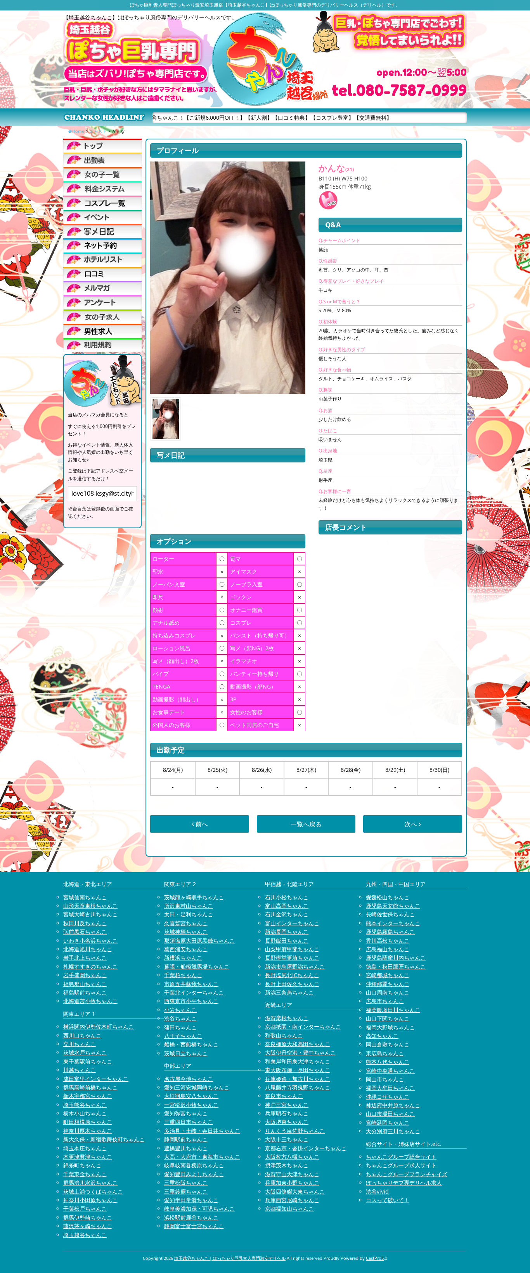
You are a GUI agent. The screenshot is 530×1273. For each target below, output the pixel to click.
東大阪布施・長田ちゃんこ (297, 1070)
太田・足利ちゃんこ (188, 914)
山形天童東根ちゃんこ (90, 905)
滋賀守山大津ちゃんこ (292, 1174)
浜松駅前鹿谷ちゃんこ (191, 1217)
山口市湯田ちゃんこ (390, 1113)
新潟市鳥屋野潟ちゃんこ (295, 966)
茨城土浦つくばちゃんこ (93, 1191)
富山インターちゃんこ (292, 923)
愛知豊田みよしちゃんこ (194, 1174)
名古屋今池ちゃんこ (188, 1078)
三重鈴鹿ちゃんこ (186, 1191)
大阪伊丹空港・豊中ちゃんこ (300, 1052)
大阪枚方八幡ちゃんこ (292, 1156)
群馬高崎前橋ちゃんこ (90, 1087)
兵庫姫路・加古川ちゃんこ (297, 1078)
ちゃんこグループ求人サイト (401, 1165)
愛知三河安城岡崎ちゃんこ (196, 1087)
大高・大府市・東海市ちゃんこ (202, 1156)
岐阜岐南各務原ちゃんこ (194, 1165)
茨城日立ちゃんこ (186, 1053)
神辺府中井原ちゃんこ (393, 1105)
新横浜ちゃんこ (183, 957)
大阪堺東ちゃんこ (286, 1121)
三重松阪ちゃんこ (186, 1182)
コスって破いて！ (387, 1200)
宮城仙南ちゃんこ (85, 897)
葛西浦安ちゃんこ (186, 949)
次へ (412, 824)
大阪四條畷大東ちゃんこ (295, 1191)
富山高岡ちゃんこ (286, 905)
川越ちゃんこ (79, 1070)
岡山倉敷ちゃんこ (387, 1044)
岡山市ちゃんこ (385, 1079)
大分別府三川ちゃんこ (393, 1131)
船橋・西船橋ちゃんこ (191, 1044)
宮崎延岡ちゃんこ (387, 1122)
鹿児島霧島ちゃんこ (390, 931)
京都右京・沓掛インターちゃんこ (305, 1148)
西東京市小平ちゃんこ (191, 1001)
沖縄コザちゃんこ (387, 1096)
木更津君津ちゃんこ (87, 1156)
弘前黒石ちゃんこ (85, 931)
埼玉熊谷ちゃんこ (85, 1104)
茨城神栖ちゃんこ (186, 931)
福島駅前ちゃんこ (85, 992)
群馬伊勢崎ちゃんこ (87, 1217)
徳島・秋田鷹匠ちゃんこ (396, 966)
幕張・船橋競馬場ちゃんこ (196, 966)
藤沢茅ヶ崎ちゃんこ (87, 1226)
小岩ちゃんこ (180, 1010)
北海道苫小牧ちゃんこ (90, 1001)
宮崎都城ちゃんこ (387, 975)
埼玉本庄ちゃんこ (85, 1148)
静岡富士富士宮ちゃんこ (194, 1226)
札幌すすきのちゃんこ (90, 966)
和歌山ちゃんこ (284, 1035)
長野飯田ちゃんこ (286, 940)
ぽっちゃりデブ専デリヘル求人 (404, 1182)
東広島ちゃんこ (385, 1053)
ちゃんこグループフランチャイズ (406, 1174)
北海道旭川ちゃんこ (87, 949)
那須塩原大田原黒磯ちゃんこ (199, 940)
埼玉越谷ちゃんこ (85, 1235)
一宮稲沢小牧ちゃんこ (191, 1104)
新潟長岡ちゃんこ (286, 931)
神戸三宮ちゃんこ (286, 1104)
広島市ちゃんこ (385, 1001)
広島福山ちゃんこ (387, 949)
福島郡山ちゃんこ (85, 984)
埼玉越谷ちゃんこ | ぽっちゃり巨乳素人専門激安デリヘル (230, 1258)
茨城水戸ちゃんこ (85, 1052)
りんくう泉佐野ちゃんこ (295, 1130)
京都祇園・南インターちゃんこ (303, 1026)
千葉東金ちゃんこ (85, 1174)
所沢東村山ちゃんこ (188, 905)
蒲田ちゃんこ (180, 1027)
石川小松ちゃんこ (286, 897)
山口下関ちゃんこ (387, 1018)
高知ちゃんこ (382, 1035)
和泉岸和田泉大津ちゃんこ (297, 1061)
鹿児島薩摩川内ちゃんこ (396, 957)
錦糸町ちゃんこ (82, 1165)
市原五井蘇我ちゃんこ (191, 984)
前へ (201, 824)
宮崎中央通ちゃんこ (390, 1070)
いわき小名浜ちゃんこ (90, 940)
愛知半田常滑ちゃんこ (191, 1200)
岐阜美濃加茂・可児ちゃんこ (199, 1208)
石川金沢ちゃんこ (286, 914)
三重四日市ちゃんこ (188, 1121)
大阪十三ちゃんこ (286, 1139)
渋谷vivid (377, 1191)
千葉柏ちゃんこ (183, 975)
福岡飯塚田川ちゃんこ (393, 1010)
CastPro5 (375, 1258)
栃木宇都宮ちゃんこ (87, 1095)
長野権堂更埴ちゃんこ (292, 957)
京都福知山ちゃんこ (289, 1208)
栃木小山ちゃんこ (85, 1113)
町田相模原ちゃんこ (87, 1121)
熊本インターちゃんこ (393, 923)
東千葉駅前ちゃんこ (87, 1061)
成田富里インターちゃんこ (95, 1078)
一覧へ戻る (306, 824)
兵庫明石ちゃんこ (286, 1113)
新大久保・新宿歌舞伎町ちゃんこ (104, 1139)
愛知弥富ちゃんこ (186, 1113)
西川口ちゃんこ (82, 1035)
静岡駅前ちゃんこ (186, 1139)
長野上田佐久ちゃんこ (292, 984)
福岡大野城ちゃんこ (390, 1027)
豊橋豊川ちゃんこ (186, 1148)
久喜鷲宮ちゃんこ (186, 923)
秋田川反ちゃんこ (85, 923)
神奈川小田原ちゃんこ (90, 1200)
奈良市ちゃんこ (284, 1095)
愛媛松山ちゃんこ (387, 897)
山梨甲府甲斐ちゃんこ (292, 949)
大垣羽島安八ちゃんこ (191, 1095)
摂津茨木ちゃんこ (286, 1165)
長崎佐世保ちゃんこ (390, 914)
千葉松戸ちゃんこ (85, 1208)
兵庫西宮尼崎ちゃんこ (292, 1200)
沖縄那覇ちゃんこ (387, 984)
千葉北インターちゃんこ (194, 992)
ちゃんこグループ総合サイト (401, 1156)
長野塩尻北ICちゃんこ (292, 975)
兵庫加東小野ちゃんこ (292, 1182)
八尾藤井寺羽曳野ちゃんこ (297, 1087)
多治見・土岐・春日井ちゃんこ (202, 1130)
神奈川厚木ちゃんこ (87, 1130)
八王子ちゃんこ (183, 1035)
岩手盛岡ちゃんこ (85, 975)
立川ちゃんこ (79, 1044)
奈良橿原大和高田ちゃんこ (297, 1044)
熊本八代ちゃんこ (387, 1061)
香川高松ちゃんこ (387, 940)
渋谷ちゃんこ (180, 1018)
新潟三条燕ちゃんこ (289, 992)
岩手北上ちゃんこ (85, 957)
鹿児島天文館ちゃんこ (393, 905)
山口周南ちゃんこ (387, 992)
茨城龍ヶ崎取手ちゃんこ (194, 897)
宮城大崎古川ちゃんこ (90, 914)
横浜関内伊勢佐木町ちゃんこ (98, 1026)
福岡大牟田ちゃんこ (390, 1087)
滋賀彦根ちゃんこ (286, 1018)
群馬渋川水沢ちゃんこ (90, 1182)
